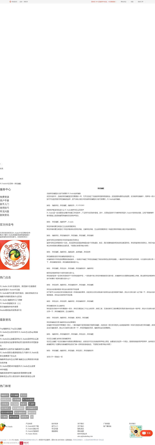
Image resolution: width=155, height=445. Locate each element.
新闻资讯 (4, 215)
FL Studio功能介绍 (32, 429)
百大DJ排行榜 (6, 412)
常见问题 (4, 211)
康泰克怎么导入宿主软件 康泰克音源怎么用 (17, 376)
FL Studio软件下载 (32, 426)
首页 (1, 168)
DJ (32, 417)
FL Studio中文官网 (6, 184)
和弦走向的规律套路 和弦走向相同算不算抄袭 (63, 289)
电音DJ (23, 404)
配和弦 (78, 318)
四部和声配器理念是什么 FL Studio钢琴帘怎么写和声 (65, 210)
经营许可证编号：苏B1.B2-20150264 (51, 440)
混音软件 (24, 417)
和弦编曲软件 (65, 235)
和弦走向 (63, 268)
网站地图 (81, 431)
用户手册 (4, 200)
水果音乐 (5, 404)
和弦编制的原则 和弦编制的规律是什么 (60, 256)
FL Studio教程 (28, 400)
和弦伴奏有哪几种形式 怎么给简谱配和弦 (61, 226)
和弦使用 (87, 252)
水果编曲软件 (31, 408)
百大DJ (23, 395)
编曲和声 (63, 222)
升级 (14, 174)
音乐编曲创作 (20, 412)
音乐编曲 (14, 395)
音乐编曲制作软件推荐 (9, 307)
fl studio (70, 222)
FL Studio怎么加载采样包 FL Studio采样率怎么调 (19, 339)
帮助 (17, 174)
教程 (11, 174)
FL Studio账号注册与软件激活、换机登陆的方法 (19, 293)
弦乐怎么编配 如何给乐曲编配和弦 (59, 339)
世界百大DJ (6, 400)
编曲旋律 (71, 252)
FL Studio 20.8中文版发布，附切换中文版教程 (18, 286)
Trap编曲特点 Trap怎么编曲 (11, 329)
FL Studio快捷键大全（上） (11, 303)
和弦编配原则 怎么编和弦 (56, 306)
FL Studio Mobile (31, 434)
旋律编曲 (79, 252)
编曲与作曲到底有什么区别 (11, 296)
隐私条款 (81, 429)
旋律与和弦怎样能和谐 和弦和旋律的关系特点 (63, 240)
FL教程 (4, 417)
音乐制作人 (5, 408)
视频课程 (55, 431)
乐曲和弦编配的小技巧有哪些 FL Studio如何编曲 (64, 193)
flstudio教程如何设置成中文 (11, 310)
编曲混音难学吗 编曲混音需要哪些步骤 (15, 373)
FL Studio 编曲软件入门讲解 (11, 300)
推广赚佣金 (107, 426)
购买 (1, 179)
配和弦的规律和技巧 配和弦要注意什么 (60, 273)
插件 (8, 174)
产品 (1, 174)
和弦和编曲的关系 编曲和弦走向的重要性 (61, 322)
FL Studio (14, 404)
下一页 (54, 357)
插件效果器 (14, 417)
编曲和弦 (55, 205)
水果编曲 (16, 400)
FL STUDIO (80, 205)
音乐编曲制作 (18, 408)
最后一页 (59, 357)
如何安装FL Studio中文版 (10, 290)
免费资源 (4, 197)
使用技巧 (4, 208)
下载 (4, 174)
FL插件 (32, 404)
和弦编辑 (90, 235)
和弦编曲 (74, 235)
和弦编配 (63, 205)
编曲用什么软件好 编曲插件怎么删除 (15, 349)
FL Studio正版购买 (32, 431)
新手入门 (4, 204)
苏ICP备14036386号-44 (11, 443)
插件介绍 (32, 412)
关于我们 (81, 426)
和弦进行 (79, 350)
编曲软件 (5, 395)
